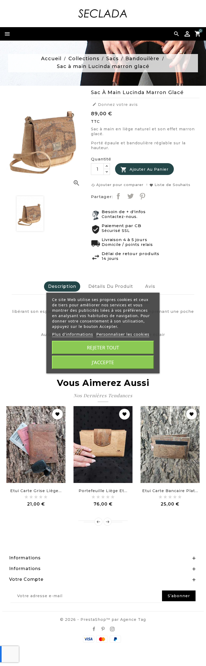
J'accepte (103, 362)
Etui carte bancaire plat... (170, 490)
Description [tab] (62, 286)
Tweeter (130, 196)
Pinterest (142, 196)
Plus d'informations (72, 334)
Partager (118, 196)
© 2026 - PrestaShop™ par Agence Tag (103, 619)
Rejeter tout (103, 347)
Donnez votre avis (115, 104)
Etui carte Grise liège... (36, 490)
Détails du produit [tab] (110, 286)
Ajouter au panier (144, 169)
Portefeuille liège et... (103, 490)
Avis (150, 286)
